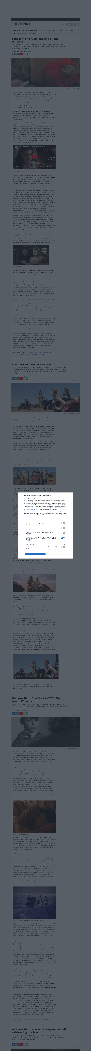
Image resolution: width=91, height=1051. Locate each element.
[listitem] (45, 520)
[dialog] (45, 525)
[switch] (63, 523)
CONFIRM (35, 553)
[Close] (70, 495)
